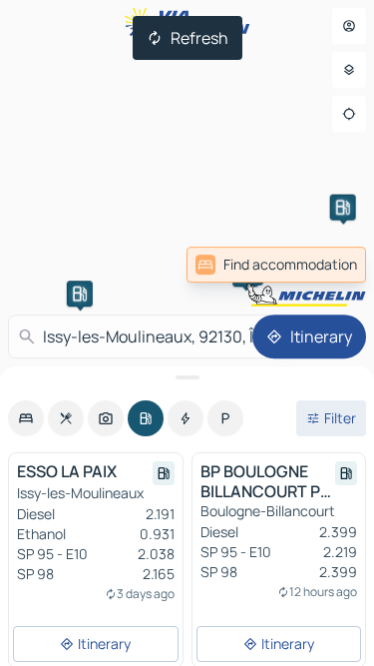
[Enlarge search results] (187, 377)
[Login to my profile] (349, 26)
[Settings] (349, 70)
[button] (80, 294)
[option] (26, 418)
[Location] (349, 114)
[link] (276, 265)
